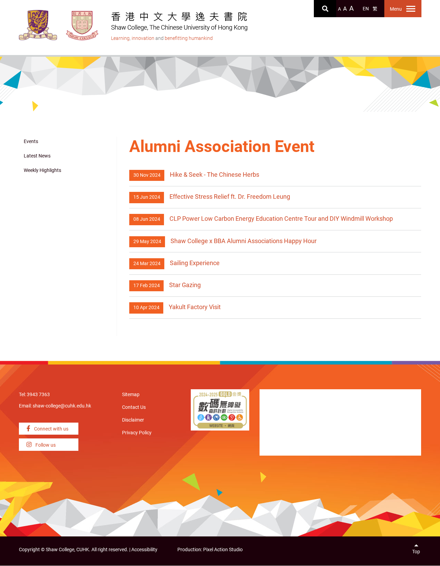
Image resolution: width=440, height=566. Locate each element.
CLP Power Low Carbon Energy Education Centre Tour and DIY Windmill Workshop (281, 218)
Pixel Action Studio (223, 550)
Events (31, 141)
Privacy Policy (137, 433)
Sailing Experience (195, 262)
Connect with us (50, 429)
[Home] (82, 25)
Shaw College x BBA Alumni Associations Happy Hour (243, 240)
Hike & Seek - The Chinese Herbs (214, 174)
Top (416, 552)
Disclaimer (133, 420)
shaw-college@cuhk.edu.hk (62, 406)
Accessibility (144, 550)
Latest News (37, 156)
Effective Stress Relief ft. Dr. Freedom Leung (229, 196)
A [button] (339, 9)
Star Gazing (185, 285)
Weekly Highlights (42, 170)
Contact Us (134, 407)
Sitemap (131, 395)
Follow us (45, 445)
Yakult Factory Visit (195, 307)
